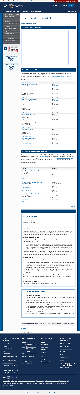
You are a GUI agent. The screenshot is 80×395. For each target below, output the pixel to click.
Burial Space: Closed (26, 89)
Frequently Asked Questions (11, 31)
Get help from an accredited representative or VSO (29, 348)
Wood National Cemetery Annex (29, 138)
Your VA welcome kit (27, 363)
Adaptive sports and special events (10, 357)
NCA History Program (9, 33)
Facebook (43, 349)
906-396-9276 (55, 123)
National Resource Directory (10, 365)
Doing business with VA (28, 356)
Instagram (43, 352)
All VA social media (45, 362)
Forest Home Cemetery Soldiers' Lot (30, 92)
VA (21, 14)
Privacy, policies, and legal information (13, 383)
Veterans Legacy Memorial (10, 28)
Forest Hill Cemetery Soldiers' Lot (29, 84)
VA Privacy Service (29, 383)
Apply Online (7, 21)
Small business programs (9, 360)
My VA (64, 11)
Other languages (18, 373)
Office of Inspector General (52, 381)
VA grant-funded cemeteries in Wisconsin (61, 76)
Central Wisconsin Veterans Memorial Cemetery (32, 170)
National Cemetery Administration (12, 14)
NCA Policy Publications (10, 38)
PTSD (4, 351)
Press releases (44, 344)
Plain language (64, 381)
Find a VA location (64, 367)
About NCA (7, 19)
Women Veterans (7, 346)
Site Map (6, 43)
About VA (25, 11)
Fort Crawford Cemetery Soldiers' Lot (30, 99)
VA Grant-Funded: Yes (26, 178)
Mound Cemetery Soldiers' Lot (28, 114)
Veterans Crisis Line (65, 343)
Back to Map (73, 206)
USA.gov (47, 383)
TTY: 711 (62, 360)
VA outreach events (8, 363)
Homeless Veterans (8, 343)
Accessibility (6, 381)
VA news (43, 342)
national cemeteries (42, 156)
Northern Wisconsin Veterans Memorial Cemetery (33, 182)
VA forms (24, 342)
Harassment (40, 381)
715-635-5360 (55, 187)
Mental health (6, 353)
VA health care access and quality (30, 344)
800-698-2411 (63, 357)
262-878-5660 (55, 199)
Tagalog (10, 373)
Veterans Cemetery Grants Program (65, 158)
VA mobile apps (26, 351)
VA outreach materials (27, 361)
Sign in (70, 5)
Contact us (64, 5)
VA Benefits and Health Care (11, 11)
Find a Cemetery (41, 14)
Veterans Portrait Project (9, 385)
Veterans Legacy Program (10, 35)
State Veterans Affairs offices (29, 353)
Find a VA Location (36, 11)
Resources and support (66, 349)
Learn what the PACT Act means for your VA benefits (41, 392)
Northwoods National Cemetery (29, 122)
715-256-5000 (55, 176)
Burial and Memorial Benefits (11, 23)
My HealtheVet (72, 11)
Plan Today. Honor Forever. (10, 16)
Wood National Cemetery (27, 129)
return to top (24, 328)
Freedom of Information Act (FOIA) (27, 381)
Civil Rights (14, 381)
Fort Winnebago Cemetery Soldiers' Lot (30, 107)
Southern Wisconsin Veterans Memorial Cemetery (33, 193)
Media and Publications (10, 40)
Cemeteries (7, 26)
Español (5, 373)
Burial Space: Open (26, 127)
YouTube (43, 359)
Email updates (44, 347)
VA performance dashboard (58, 383)
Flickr (42, 357)
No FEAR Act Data (39, 383)
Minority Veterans (7, 348)
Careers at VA (25, 358)
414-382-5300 (55, 85)
